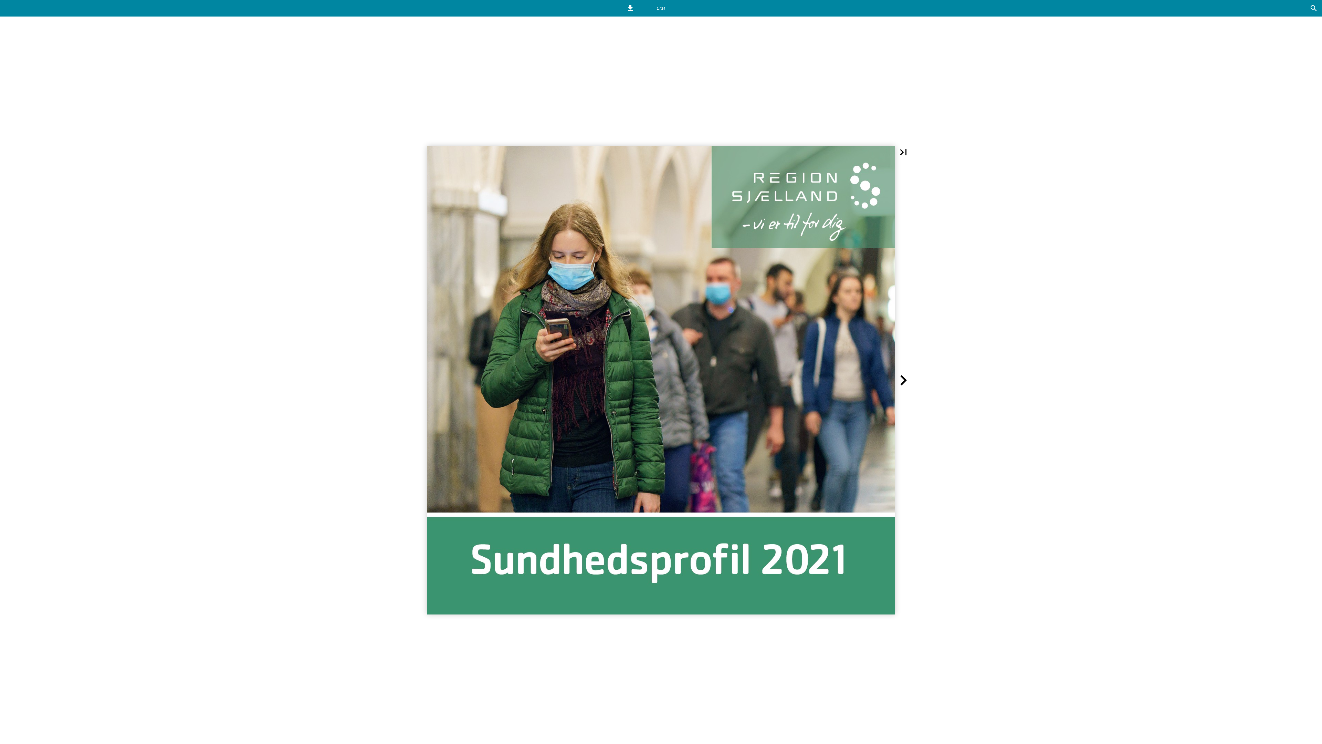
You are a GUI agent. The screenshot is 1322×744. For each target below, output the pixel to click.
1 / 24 (661, 8)
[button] (630, 8)
